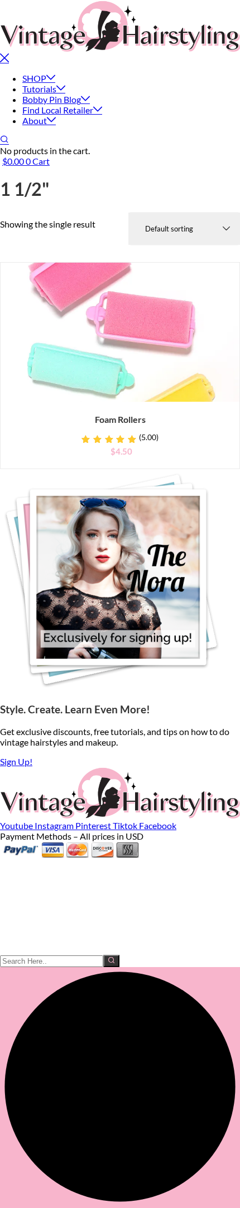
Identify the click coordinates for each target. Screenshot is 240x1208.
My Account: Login (36, 875)
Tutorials (39, 88)
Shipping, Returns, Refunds (51, 928)
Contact (15, 918)
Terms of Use (24, 939)
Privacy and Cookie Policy (49, 949)
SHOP (34, 78)
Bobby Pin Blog (51, 99)
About (34, 120)
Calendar (17, 907)
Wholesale (20, 896)
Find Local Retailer (57, 110)
